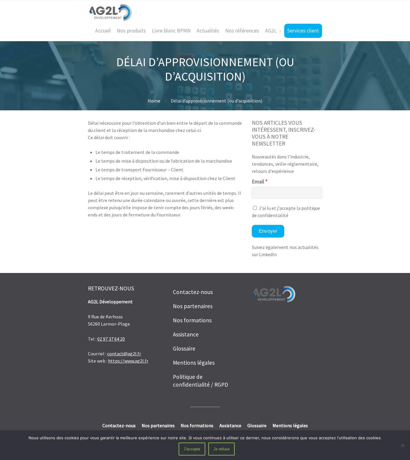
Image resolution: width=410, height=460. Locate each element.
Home (154, 101)
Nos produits (131, 30)
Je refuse (221, 449)
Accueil (103, 30)
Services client (303, 30)
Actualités (208, 30)
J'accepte (192, 449)
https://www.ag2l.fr (128, 361)
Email (258, 181)
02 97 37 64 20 (111, 339)
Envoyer (268, 231)
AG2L (271, 30)
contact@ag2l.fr (124, 354)
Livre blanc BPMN (171, 30)
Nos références (242, 30)
